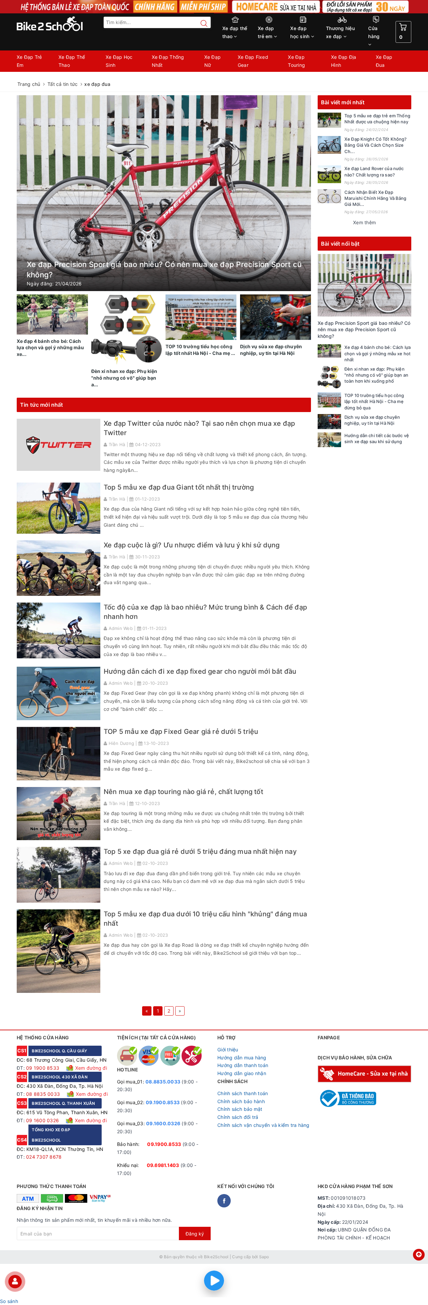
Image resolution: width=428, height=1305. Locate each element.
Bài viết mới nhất (342, 102)
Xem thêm (364, 222)
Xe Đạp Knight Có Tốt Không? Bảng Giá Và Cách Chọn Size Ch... (375, 145)
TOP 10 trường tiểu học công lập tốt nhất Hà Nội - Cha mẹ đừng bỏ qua (374, 401)
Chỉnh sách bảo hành (241, 1101)
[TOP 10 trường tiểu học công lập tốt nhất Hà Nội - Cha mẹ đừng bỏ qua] (329, 399)
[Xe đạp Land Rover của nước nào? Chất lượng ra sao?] (329, 174)
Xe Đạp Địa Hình (343, 61)
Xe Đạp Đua (384, 61)
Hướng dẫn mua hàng (241, 1057)
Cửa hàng (374, 32)
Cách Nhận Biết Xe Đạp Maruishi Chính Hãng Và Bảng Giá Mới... (375, 198)
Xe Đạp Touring (296, 61)
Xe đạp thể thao (234, 32)
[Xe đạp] (214, 6)
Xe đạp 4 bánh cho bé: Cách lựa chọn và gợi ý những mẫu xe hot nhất (377, 353)
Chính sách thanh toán (242, 1093)
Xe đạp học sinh (300, 32)
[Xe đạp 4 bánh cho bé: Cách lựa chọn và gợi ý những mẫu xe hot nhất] (329, 350)
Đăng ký (195, 1233)
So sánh (9, 1301)
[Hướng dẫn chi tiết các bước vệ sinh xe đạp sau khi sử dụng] (329, 439)
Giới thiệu (227, 1049)
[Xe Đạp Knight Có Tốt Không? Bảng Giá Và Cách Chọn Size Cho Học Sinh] (329, 145)
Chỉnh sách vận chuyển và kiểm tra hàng (263, 1125)
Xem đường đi (90, 1068)
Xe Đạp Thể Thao (72, 61)
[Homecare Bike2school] (364, 1073)
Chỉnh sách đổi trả (237, 1117)
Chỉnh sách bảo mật (239, 1109)
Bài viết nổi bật (340, 243)
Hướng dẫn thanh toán (242, 1065)
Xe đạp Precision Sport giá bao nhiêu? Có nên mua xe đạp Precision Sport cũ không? (364, 329)
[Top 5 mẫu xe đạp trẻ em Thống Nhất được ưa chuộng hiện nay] (329, 120)
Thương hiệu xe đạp (340, 32)
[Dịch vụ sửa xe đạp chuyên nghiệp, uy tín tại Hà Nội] (329, 421)
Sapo (264, 1256)
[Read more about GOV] (347, 1095)
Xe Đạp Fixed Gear (253, 61)
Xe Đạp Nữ (212, 61)
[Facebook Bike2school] (224, 1200)
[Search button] (200, 23)
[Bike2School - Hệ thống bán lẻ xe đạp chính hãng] (63, 23)
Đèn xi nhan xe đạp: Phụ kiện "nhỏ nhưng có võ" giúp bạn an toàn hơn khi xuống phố (376, 375)
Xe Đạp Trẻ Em (29, 61)
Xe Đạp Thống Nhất (168, 61)
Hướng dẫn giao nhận (241, 1073)
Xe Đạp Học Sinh (119, 61)
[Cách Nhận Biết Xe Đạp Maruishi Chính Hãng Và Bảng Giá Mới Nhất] (329, 196)
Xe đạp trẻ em (266, 32)
